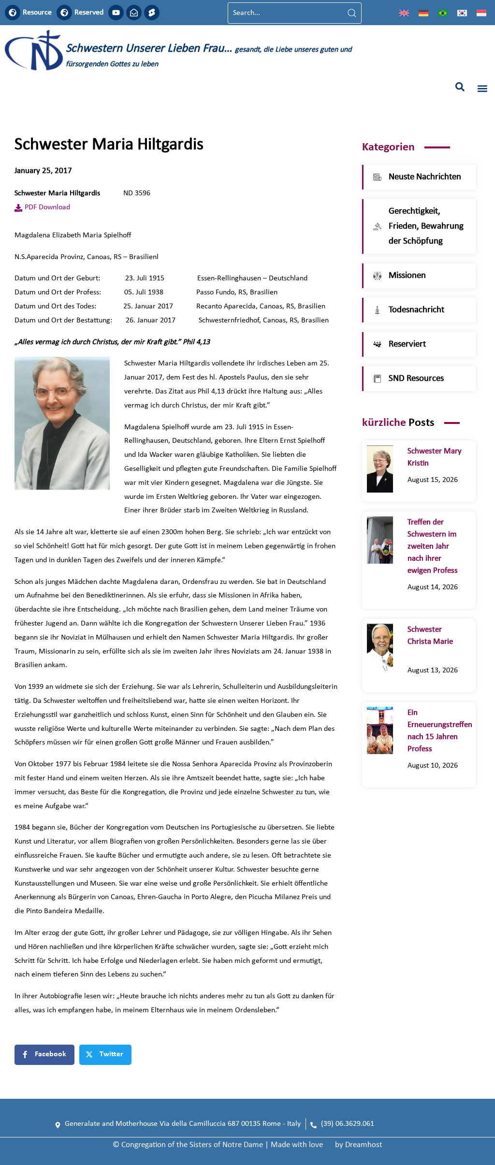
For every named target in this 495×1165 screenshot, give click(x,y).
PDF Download (47, 207)
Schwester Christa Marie (430, 642)
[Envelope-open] (134, 12)
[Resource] (12, 12)
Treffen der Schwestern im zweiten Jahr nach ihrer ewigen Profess (433, 546)
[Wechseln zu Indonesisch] (481, 13)
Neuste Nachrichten (425, 177)
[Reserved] (64, 12)
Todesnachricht (416, 310)
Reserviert (407, 344)
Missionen (407, 275)
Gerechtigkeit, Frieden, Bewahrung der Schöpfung (426, 226)
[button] (460, 86)
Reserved (88, 12)
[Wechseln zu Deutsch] (423, 13)
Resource (37, 12)
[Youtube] (116, 12)
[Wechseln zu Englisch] (404, 13)
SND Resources (416, 378)
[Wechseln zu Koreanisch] (462, 13)
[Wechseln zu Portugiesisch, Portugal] (442, 13)
